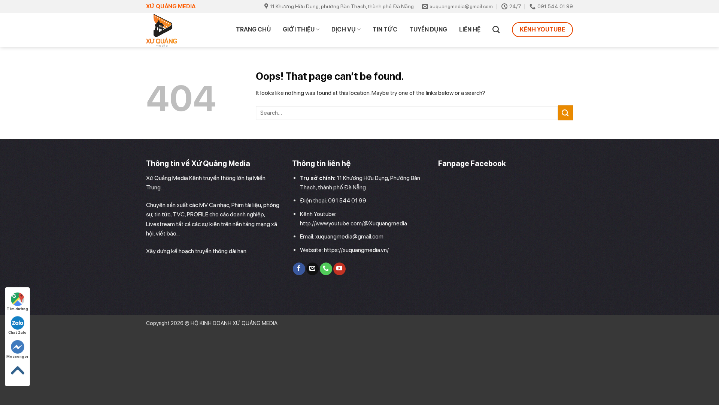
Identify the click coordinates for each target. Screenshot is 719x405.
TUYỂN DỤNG (428, 29)
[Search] (496, 29)
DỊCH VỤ (343, 29)
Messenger (17, 356)
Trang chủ (253, 29)
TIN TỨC (385, 29)
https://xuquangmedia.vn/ (356, 250)
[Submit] (565, 112)
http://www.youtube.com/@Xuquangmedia (353, 223)
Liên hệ (469, 29)
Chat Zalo (17, 332)
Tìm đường (17, 308)
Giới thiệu (299, 29)
